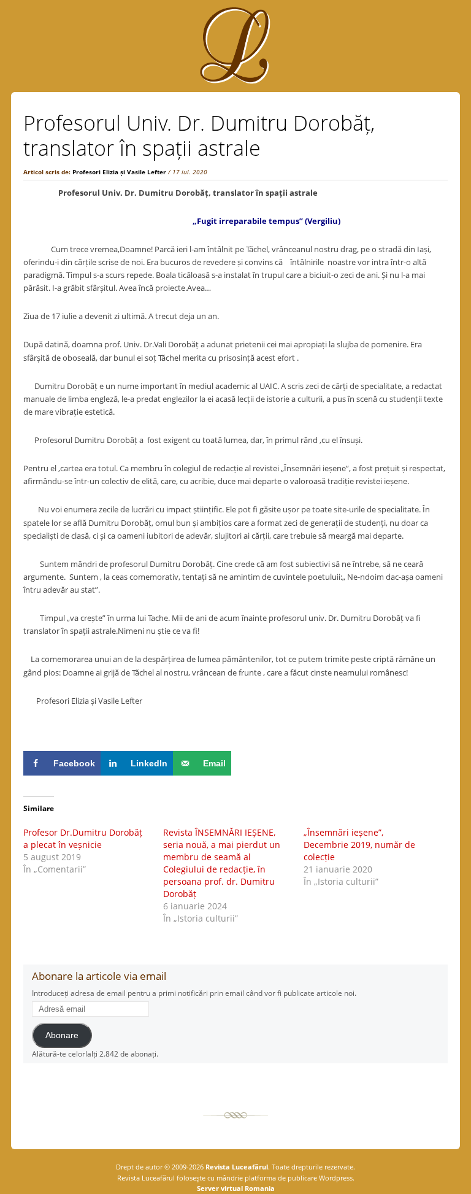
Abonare (61, 1035)
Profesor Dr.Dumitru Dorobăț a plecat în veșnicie (82, 838)
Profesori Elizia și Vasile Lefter (119, 172)
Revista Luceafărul (236, 1166)
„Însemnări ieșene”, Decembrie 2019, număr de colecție (359, 844)
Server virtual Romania (236, 1188)
